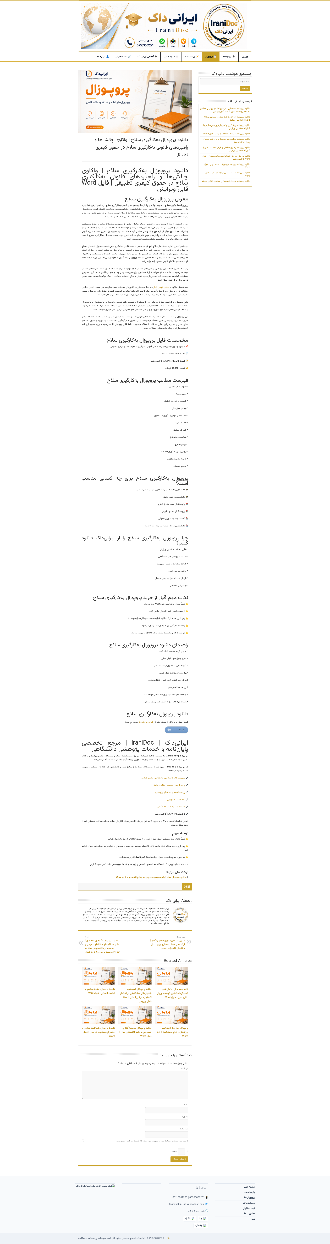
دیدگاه (184, 1068)
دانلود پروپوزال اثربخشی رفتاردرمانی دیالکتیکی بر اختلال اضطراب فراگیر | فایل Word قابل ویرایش (136, 995)
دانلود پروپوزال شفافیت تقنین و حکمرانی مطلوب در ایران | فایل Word (98, 1032)
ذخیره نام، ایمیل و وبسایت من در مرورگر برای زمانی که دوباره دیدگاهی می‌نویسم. (152, 1141)
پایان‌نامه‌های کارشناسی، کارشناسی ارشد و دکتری (163, 778)
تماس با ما (249, 1214)
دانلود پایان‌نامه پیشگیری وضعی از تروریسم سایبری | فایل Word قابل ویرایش (226, 127)
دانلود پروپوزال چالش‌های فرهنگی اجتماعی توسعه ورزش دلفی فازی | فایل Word (172, 993)
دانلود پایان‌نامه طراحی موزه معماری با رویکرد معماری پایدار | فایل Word (226, 140)
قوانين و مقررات (146, 722)
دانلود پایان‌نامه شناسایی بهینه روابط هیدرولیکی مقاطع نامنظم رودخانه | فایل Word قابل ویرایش (225, 110)
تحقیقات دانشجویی (176, 799)
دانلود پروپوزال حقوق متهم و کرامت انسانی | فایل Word (100, 991)
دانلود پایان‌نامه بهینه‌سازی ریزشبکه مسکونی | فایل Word (227, 166)
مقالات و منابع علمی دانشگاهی (171, 807)
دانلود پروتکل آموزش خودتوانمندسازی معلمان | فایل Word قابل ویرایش (226, 157)
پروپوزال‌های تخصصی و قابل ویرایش (169, 785)
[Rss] (168, 1238)
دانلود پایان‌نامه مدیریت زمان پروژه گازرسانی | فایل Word (227, 174)
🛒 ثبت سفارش (123, 57)
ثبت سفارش (249, 1208)
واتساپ (198, 1225)
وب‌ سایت (183, 1129)
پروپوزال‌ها (249, 1198)
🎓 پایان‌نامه (229, 57)
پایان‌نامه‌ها (249, 1192)
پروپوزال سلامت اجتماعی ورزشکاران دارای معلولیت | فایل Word (172, 1032)
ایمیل (185, 1117)
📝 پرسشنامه (192, 57)
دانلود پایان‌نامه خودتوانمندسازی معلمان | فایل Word (226, 181)
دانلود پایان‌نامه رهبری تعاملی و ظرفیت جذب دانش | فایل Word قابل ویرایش (226, 149)
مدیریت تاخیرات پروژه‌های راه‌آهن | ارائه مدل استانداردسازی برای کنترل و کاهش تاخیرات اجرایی (167, 943)
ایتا (201, 1218)
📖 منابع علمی (171, 57)
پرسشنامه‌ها (249, 1203)
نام (186, 1105)
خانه (244, 57)
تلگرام (187, 1218)
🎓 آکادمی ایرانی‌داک (147, 57)
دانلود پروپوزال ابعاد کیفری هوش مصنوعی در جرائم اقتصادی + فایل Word (151, 877)
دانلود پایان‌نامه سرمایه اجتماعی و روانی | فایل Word (226, 134)
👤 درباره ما (103, 57)
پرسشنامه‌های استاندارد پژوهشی (170, 792)
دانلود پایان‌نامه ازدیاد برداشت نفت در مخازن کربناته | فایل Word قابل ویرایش (226, 118)
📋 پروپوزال (210, 57)
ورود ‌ (252, 1219)
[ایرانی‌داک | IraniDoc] (165, 26)
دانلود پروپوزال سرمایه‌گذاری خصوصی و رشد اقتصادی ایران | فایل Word (135, 1032)
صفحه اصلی (249, 1187)
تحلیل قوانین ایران (161, 287)
